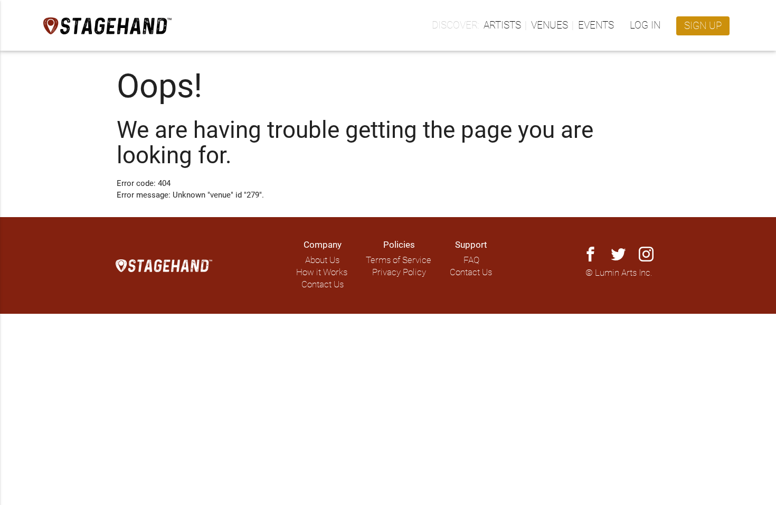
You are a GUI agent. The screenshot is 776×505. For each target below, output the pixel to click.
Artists (502, 25)
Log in (645, 25)
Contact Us (322, 284)
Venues (549, 25)
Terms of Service (398, 260)
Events (596, 25)
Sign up (703, 26)
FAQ (471, 260)
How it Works (321, 272)
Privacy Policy (399, 272)
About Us (322, 260)
